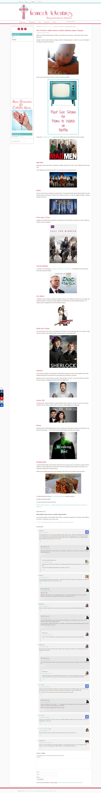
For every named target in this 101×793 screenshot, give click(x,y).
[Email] (1, 401)
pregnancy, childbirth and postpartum (61, 269)
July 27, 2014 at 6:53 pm (44, 717)
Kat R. (40, 684)
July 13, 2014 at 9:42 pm (46, 702)
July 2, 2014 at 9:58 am (44, 646)
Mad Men (39, 162)
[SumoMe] (1, 405)
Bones (38, 425)
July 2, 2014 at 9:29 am (44, 577)
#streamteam (60, 522)
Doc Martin (40, 296)
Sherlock (39, 371)
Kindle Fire (49, 137)
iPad (43, 137)
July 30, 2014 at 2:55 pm (44, 730)
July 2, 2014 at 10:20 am (46, 548)
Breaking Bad (41, 462)
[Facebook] (1, 391)
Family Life (51, 522)
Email (37, 774)
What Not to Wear (43, 328)
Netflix (72, 522)
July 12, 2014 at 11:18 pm (44, 686)
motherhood (68, 522)
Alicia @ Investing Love (44, 728)
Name (37, 772)
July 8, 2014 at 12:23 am (47, 562)
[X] (1, 395)
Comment (38, 756)
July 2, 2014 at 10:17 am (46, 618)
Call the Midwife (42, 266)
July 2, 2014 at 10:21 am (47, 673)
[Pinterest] (1, 398)
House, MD (40, 400)
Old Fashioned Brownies (58, 496)
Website (38, 777)
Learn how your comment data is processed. (70, 782)
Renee (40, 715)
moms (64, 522)
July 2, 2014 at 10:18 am (46, 660)
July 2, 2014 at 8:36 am (44, 532)
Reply (41, 540)
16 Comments (46, 32)
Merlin (38, 190)
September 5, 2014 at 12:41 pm (45, 742)
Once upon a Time (43, 217)
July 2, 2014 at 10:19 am (46, 590)
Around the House (44, 522)
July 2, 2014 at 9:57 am (44, 606)
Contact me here (22, 136)
